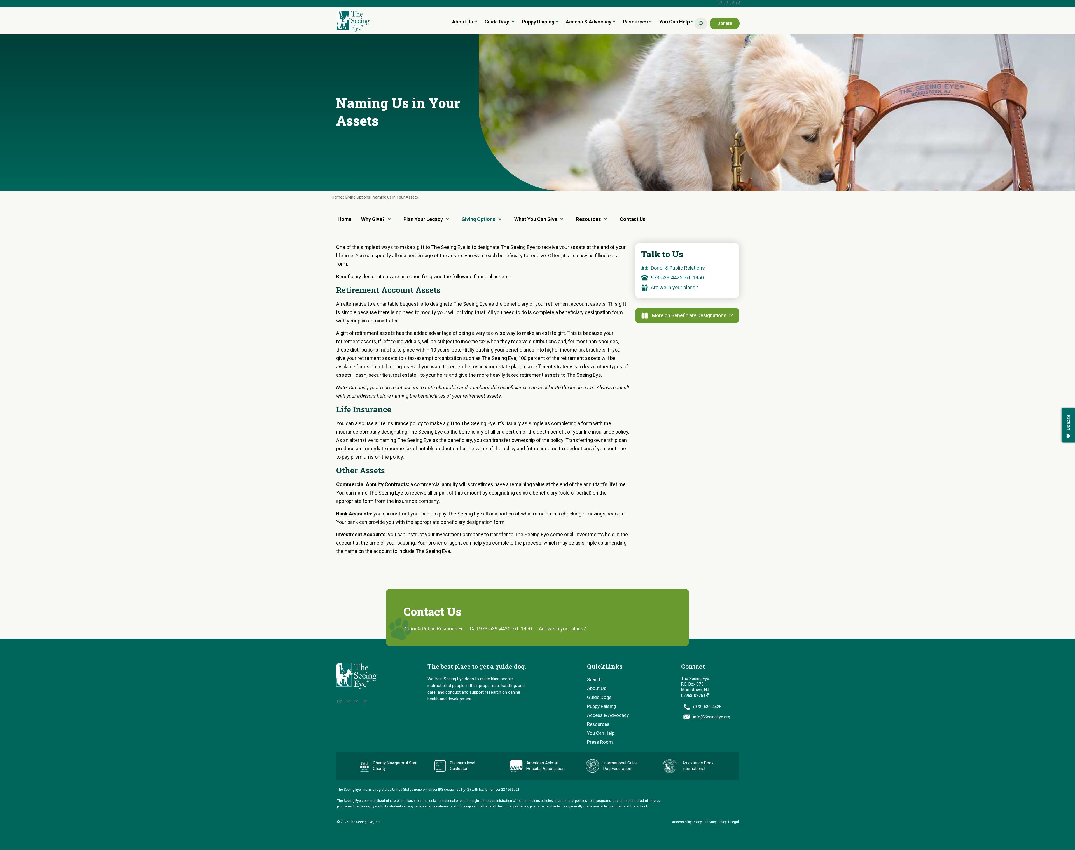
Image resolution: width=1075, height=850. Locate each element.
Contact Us (633, 219)
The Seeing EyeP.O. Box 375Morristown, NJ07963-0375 (695, 687)
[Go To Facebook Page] (719, 4)
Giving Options (358, 197)
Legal (734, 822)
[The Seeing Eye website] (356, 676)
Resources (635, 22)
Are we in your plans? (674, 287)
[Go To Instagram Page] (725, 4)
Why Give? (373, 219)
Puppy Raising (538, 22)
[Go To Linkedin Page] (731, 4)
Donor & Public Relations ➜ (433, 629)
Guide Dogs (498, 22)
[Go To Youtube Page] (738, 4)
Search (594, 679)
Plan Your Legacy (423, 219)
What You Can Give (535, 219)
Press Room (600, 742)
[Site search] (701, 23)
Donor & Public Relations (678, 268)
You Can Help (674, 22)
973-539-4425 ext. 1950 (677, 278)
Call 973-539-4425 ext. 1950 (501, 629)
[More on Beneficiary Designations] (646, 315)
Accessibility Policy (687, 822)
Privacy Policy (716, 822)
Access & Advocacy (588, 22)
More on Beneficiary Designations (690, 315)
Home (337, 197)
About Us (462, 22)
